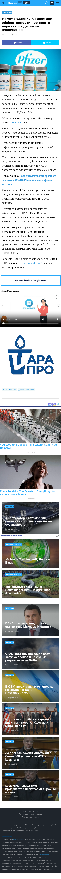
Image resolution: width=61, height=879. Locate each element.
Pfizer (5, 390)
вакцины (12, 390)
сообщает (15, 122)
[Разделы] (57, 1)
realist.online (44, 854)
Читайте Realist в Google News (30, 280)
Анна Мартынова (10, 291)
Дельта (21, 390)
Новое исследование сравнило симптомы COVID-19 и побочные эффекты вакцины (29, 180)
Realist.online (18, 840)
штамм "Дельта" (33, 263)
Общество (7, 12)
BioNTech (30, 390)
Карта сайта (7, 837)
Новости (10, 507)
